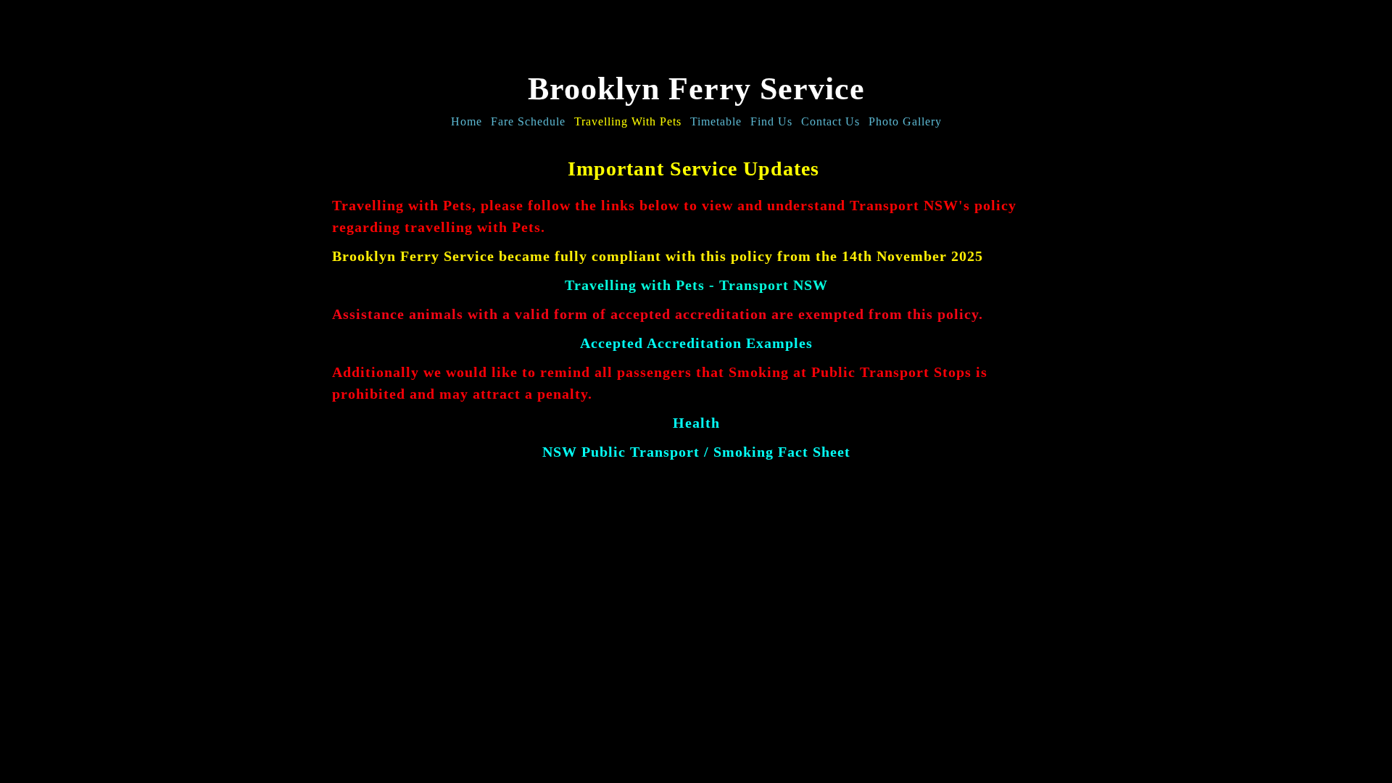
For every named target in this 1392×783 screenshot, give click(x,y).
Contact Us (830, 121)
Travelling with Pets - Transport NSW (696, 285)
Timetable (716, 121)
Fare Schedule (528, 121)
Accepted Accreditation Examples (696, 343)
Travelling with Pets (628, 121)
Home (466, 121)
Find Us (771, 121)
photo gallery (905, 121)
